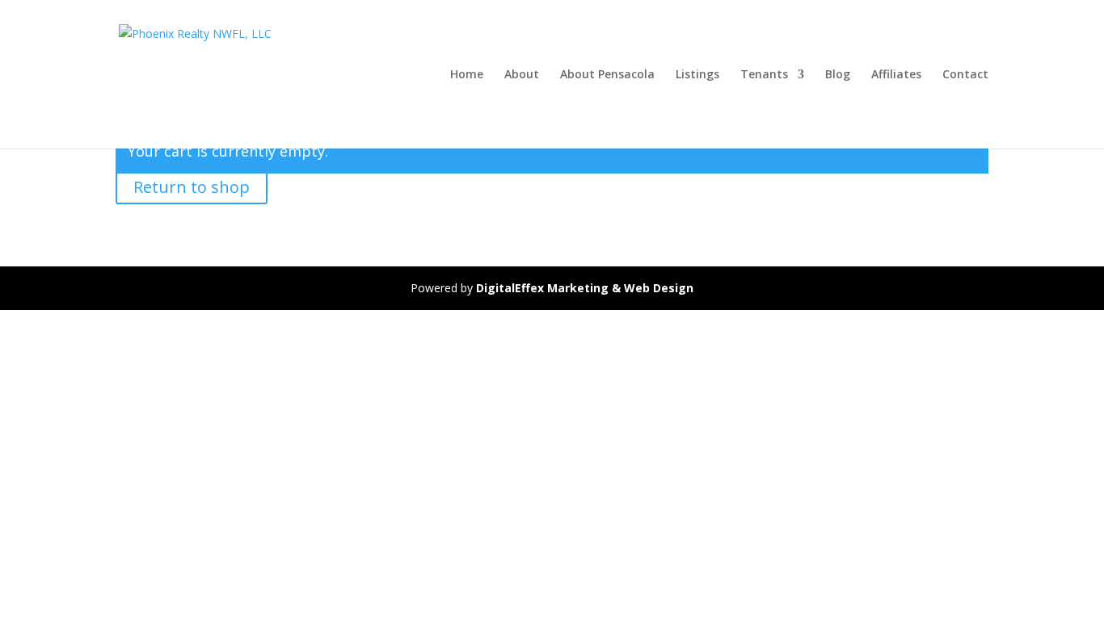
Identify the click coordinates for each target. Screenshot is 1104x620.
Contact (965, 75)
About (521, 75)
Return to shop (191, 187)
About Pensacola (607, 75)
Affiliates (896, 75)
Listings (697, 75)
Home (466, 75)
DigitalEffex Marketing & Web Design (584, 287)
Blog (837, 75)
